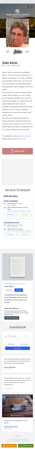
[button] (17, 405)
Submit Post (17, 348)
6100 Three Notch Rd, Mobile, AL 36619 (19, 231)
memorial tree (23, 136)
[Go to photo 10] (21, 415)
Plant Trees (24, 214)
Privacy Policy (12, 441)
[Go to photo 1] (11, 415)
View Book (9, 290)
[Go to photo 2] (12, 415)
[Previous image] (4, 406)
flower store (22, 139)
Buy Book (18, 290)
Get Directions (10, 214)
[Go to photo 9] (20, 415)
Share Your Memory (12, 318)
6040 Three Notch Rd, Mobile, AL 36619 (19, 211)
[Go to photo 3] (13, 415)
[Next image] (31, 406)
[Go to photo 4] (14, 415)
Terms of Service (22, 441)
